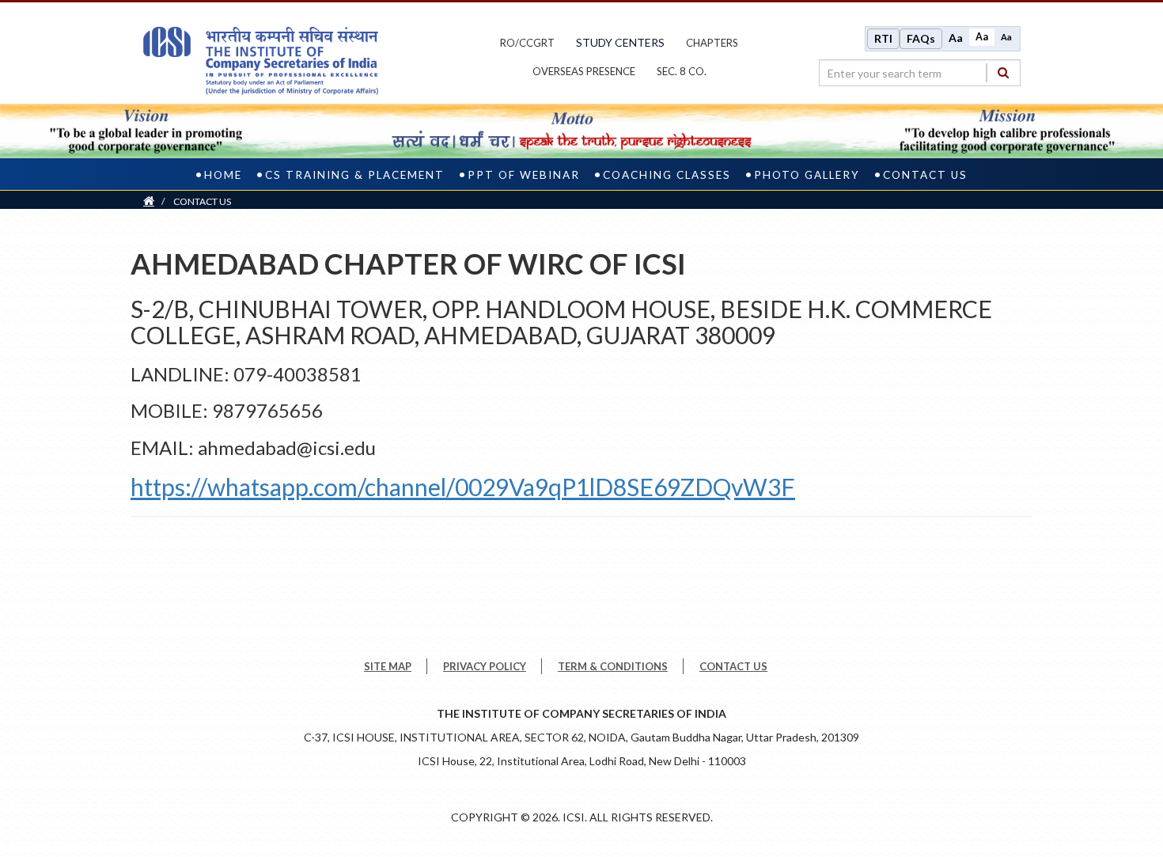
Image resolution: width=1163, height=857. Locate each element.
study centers (620, 42)
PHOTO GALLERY (807, 175)
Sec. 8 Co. (682, 71)
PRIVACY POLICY (484, 666)
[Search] (1003, 72)
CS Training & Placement (355, 175)
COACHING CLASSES (667, 175)
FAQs (921, 38)
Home (223, 175)
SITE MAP (387, 666)
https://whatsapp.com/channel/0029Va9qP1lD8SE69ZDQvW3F (463, 486)
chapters (712, 42)
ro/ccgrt (527, 42)
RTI (883, 38)
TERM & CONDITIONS (613, 666)
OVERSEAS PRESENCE (583, 71)
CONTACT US (925, 175)
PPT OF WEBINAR (524, 175)
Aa (956, 37)
